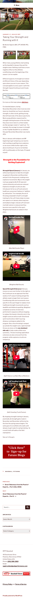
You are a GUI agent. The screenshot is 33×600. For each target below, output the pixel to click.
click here (25, 102)
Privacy (5, 584)
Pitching (16, 471)
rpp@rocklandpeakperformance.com (15, 566)
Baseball (9, 471)
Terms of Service (20, 584)
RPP (19, 34)
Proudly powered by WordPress (12, 595)
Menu (17, 5)
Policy (10, 584)
